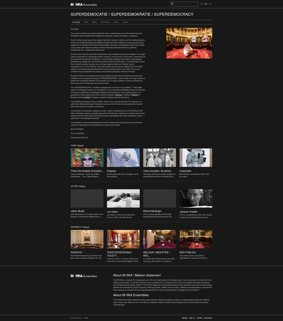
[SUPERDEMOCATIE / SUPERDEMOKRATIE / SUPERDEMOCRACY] (189, 43)
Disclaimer (208, 318)
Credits (199, 318)
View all (80, 145)
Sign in (192, 318)
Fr (210, 4)
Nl (202, 4)
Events (125, 22)
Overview (76, 22)
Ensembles (105, 22)
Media (94, 22)
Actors (116, 22)
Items (86, 22)
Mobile (184, 318)
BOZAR (135, 95)
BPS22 (119, 95)
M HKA (87, 97)
